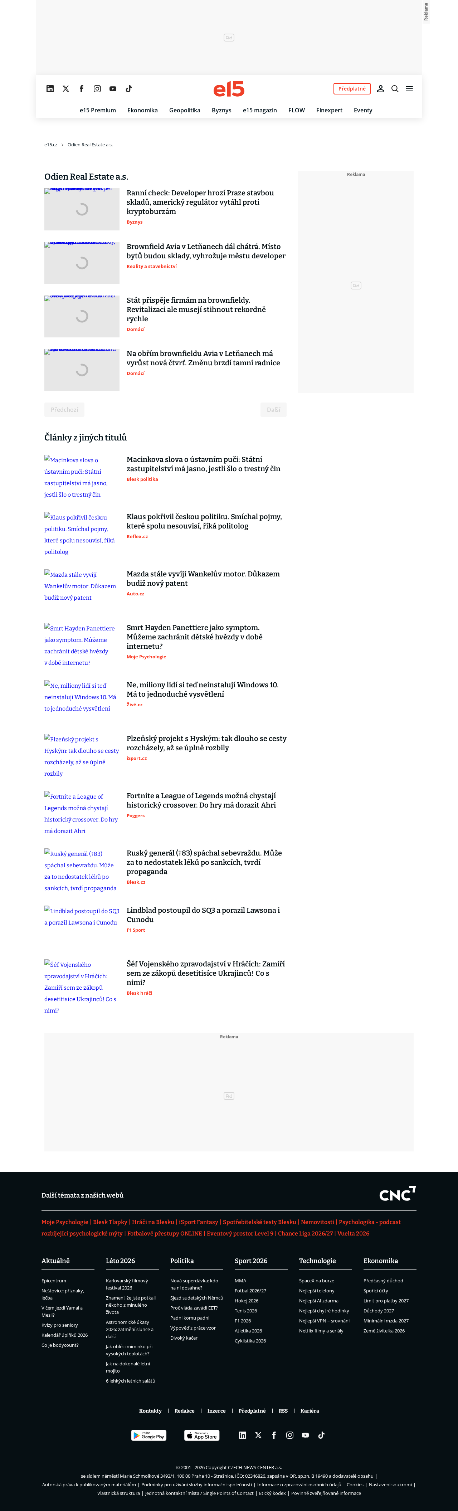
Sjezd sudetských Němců (196, 1298)
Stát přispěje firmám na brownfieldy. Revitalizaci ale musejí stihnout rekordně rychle (196, 309)
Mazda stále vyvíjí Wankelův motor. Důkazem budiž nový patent (203, 579)
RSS (283, 1411)
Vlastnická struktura (118, 1493)
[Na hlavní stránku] (229, 88)
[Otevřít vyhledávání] (395, 89)
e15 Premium (98, 110)
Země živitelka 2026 (384, 1330)
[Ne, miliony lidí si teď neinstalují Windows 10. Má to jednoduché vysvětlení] (82, 701)
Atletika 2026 (248, 1330)
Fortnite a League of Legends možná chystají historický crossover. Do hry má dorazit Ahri (201, 800)
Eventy (363, 110)
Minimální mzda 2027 (386, 1320)
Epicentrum (54, 1280)
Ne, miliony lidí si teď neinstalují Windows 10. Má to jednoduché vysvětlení (203, 689)
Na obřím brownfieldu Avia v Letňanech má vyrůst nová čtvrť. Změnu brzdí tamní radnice (203, 358)
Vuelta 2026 (353, 1233)
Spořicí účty (376, 1290)
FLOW (296, 110)
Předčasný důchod (383, 1280)
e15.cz (50, 144)
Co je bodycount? (60, 1345)
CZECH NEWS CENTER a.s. (255, 1467)
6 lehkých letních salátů (130, 1381)
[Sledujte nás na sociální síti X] (66, 88)
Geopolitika (184, 110)
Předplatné (252, 1411)
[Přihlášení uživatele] (381, 89)
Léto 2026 (120, 1261)
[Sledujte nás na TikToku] (129, 88)
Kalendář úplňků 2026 (65, 1335)
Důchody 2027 (379, 1310)
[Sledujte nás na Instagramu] (97, 88)
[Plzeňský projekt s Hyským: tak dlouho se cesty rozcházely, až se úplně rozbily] (82, 757)
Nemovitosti (317, 1222)
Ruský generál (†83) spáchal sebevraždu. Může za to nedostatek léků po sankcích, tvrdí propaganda (204, 862)
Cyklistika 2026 (250, 1340)
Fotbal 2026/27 (250, 1290)
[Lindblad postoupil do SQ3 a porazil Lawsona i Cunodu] (82, 927)
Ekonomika (142, 110)
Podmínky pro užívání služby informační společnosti (196, 1484)
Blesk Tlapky (110, 1222)
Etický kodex (272, 1493)
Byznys (222, 110)
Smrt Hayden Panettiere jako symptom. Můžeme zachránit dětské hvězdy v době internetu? (195, 636)
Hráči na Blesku (153, 1222)
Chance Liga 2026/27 (305, 1233)
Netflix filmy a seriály (321, 1330)
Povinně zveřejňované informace (326, 1493)
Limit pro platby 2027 (386, 1300)
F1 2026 (243, 1320)
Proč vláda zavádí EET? (194, 1308)
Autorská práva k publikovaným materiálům (89, 1484)
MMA (240, 1280)
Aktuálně (56, 1261)
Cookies (355, 1484)
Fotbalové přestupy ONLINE (164, 1233)
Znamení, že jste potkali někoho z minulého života (131, 1305)
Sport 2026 (251, 1261)
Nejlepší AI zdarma (318, 1300)
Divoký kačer (184, 1338)
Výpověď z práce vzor (193, 1328)
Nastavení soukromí (390, 1484)
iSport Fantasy (198, 1222)
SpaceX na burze (316, 1280)
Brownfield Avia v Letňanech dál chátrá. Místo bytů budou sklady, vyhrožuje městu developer (206, 251)
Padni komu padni (189, 1318)
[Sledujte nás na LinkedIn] (50, 88)
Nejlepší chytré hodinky (324, 1310)
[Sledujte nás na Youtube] (113, 88)
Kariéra (310, 1411)
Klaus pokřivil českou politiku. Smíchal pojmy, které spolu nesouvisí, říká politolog (204, 521)
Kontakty (150, 1411)
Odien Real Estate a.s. (90, 144)
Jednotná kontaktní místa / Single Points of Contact (199, 1493)
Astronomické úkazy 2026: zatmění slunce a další (130, 1329)
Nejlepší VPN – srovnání (324, 1320)
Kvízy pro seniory (60, 1325)
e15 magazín (260, 110)
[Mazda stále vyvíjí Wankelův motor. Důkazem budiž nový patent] (82, 590)
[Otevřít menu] (409, 89)
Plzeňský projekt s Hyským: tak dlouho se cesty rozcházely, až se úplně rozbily (207, 743)
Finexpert (329, 110)
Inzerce (217, 1411)
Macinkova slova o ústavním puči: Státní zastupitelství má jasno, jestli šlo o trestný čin (204, 464)
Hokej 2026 (246, 1300)
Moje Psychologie (65, 1222)
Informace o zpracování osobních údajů (299, 1484)
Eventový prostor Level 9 (240, 1233)
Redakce (185, 1411)
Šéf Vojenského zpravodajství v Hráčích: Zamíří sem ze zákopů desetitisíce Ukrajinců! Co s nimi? (206, 973)
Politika (182, 1261)
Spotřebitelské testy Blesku (259, 1222)
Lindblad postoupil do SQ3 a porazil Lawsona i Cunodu (203, 915)
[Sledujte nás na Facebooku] (81, 88)
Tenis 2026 (246, 1310)
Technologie (317, 1261)
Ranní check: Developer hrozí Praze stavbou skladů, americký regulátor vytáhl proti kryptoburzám (200, 202)
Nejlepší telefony (317, 1290)
